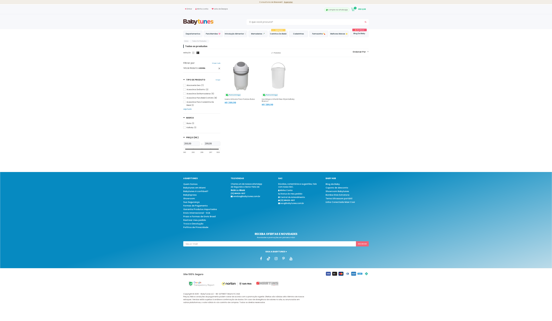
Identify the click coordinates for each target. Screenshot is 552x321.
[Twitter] (268, 258)
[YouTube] (291, 258)
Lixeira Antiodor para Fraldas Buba (240, 99)
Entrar (189, 9)
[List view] (198, 53)
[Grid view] (193, 53)
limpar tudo (216, 63)
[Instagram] (276, 258)
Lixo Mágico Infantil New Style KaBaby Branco (278, 100)
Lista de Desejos (220, 9)
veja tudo (187, 109)
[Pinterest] (283, 258)
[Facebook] (261, 258)
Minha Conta (286, 190)
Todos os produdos (199, 41)
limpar (218, 80)
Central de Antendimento (292, 197)
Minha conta (202, 9)
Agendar (288, 2)
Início (186, 41)
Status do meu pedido (291, 193)
